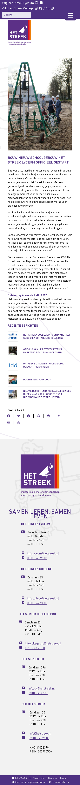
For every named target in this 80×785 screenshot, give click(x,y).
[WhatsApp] (38, 415)
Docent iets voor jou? (37, 379)
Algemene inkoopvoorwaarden (29, 782)
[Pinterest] (29, 415)
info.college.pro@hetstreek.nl (43, 643)
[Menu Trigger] (70, 15)
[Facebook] (9, 415)
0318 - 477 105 (38, 693)
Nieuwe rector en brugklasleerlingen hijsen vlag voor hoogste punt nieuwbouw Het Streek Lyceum (47, 394)
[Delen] (18, 422)
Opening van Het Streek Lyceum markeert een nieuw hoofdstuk (42, 351)
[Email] (9, 422)
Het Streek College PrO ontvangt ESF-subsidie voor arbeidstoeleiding (47, 336)
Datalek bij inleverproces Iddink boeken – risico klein (43, 365)
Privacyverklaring (60, 782)
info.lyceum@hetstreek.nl (43, 553)
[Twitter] (19, 415)
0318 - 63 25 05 (37, 558)
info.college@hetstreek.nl (43, 598)
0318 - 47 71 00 (37, 603)
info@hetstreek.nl (40, 733)
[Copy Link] (58, 415)
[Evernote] (48, 415)
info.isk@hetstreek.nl (42, 688)
